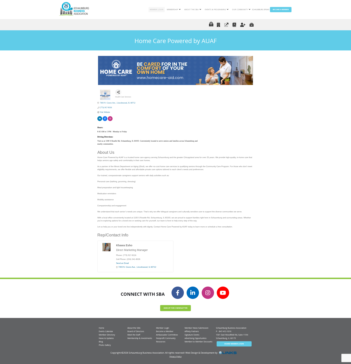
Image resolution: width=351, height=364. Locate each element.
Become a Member (164, 331)
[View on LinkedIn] (99, 118)
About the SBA (133, 328)
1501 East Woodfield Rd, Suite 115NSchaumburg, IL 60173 (232, 336)
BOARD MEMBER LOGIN (234, 344)
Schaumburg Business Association (231, 328)
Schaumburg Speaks (260, 9)
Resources (160, 341)
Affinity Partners (192, 331)
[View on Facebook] (105, 118)
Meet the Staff (133, 334)
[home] (74, 9)
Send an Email (122, 263)
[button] (173, 9)
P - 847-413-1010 (223, 331)
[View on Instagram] (110, 118)
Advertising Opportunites (195, 338)
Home (101, 328)
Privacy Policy (175, 356)
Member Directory (107, 334)
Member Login (162, 328)
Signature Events (192, 334)
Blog (101, 341)
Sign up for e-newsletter (175, 308)
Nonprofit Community (166, 338)
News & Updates (106, 338)
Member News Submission (196, 328)
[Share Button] (118, 92)
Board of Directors (135, 331)
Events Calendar (106, 331)
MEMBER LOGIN (156, 9)
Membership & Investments (139, 338)
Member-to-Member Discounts (198, 341)
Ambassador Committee (167, 334)
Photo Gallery (105, 345)
